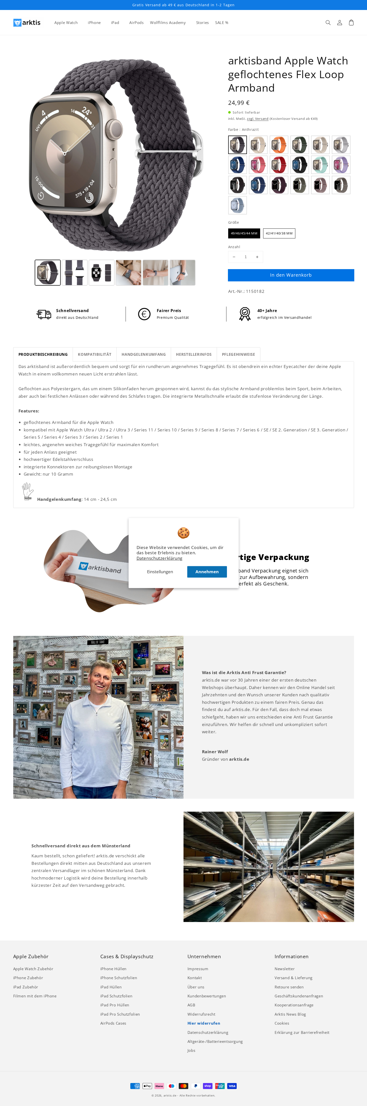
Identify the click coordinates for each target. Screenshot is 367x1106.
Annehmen (207, 571)
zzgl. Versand (258, 119)
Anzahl (234, 246)
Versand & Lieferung (294, 977)
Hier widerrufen (203, 1023)
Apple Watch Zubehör (33, 968)
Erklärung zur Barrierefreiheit (302, 1032)
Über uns (195, 986)
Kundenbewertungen (206, 995)
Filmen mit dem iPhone (35, 995)
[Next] (210, 156)
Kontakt (194, 977)
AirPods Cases (113, 1023)
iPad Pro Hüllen (114, 1004)
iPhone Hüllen (113, 968)
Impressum (197, 968)
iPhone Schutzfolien (118, 977)
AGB (191, 1004)
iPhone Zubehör (28, 977)
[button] (328, 22)
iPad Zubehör (25, 986)
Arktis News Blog (290, 1014)
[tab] (43, 354)
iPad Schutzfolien (116, 995)
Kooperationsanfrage (294, 1004)
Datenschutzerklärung (160, 558)
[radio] (237, 145)
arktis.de (170, 1095)
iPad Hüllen (111, 986)
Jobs (191, 1050)
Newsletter (285, 968)
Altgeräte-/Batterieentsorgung (215, 1041)
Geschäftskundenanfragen (299, 995)
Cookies (282, 1023)
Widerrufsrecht (201, 1014)
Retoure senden (289, 986)
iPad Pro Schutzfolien (120, 1014)
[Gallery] (115, 170)
